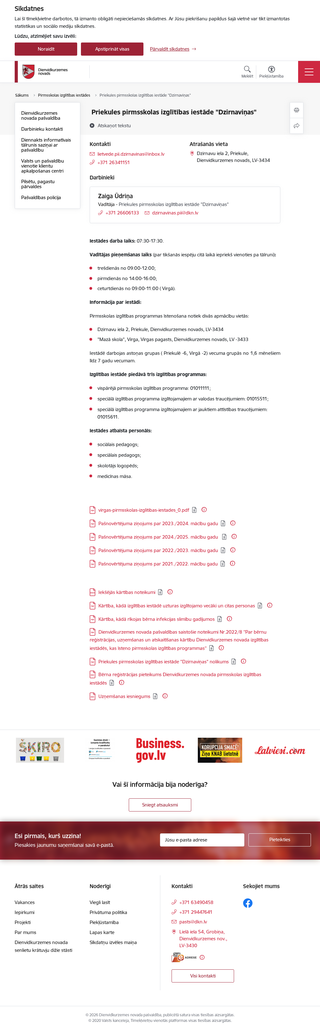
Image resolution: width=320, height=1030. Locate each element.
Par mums (25, 932)
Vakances (25, 902)
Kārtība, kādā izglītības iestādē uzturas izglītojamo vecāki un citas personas (176, 606)
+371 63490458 (196, 902)
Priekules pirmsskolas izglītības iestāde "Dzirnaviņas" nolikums (163, 662)
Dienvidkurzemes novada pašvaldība (40, 115)
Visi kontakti (203, 976)
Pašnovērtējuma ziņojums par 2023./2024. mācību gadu (158, 523)
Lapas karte (102, 932)
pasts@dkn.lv (193, 922)
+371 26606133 (122, 213)
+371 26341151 (114, 162)
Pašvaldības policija (41, 197)
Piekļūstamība (104, 922)
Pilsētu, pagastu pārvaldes (38, 183)
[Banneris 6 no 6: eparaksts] (100, 750)
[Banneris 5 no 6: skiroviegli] (40, 750)
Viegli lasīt (100, 902)
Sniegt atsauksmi (160, 805)
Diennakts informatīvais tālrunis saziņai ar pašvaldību (46, 145)
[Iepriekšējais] (25, 750)
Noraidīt (46, 49)
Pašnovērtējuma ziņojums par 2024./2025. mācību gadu (158, 537)
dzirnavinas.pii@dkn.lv (175, 213)
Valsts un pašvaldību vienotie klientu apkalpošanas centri (42, 166)
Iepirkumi (24, 912)
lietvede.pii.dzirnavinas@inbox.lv (131, 154)
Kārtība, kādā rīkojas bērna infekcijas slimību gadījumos (156, 619)
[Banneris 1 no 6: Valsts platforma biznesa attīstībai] (160, 750)
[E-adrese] (184, 957)
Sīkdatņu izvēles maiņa (113, 942)
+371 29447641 (195, 912)
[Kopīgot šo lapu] (296, 125)
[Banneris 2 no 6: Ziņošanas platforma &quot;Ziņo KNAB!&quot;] (220, 750)
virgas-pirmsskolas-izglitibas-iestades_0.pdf (143, 510)
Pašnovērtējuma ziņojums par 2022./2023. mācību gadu (158, 550)
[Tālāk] (295, 750)
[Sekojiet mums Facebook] (247, 903)
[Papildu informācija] (204, 509)
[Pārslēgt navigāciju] (309, 72)
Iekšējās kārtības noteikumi (126, 592)
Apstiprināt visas (112, 49)
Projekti (23, 922)
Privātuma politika (108, 912)
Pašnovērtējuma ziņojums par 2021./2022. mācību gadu (158, 564)
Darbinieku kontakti (42, 129)
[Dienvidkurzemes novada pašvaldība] (53, 72)
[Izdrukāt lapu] (296, 110)
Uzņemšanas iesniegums (124, 696)
